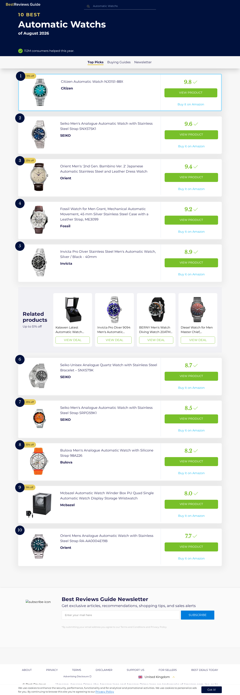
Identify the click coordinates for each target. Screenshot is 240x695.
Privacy (52, 670)
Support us (135, 670)
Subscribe (198, 615)
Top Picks (96, 62)
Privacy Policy (104, 691)
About (27, 670)
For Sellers (168, 670)
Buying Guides (118, 62)
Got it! (211, 689)
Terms (76, 670)
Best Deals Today (204, 670)
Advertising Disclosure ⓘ (77, 676)
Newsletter (143, 62)
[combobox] (120, 6)
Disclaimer (104, 670)
